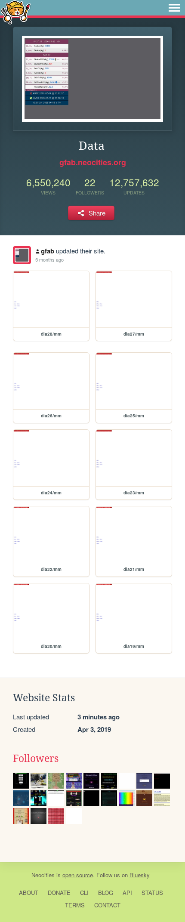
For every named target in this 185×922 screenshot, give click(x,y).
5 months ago (49, 259)
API (127, 892)
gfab (47, 251)
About (28, 892)
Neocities (43, 875)
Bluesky (140, 875)
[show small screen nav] (174, 7)
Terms (75, 905)
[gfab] (22, 255)
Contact (107, 905)
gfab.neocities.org (92, 162)
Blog (105, 892)
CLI (84, 892)
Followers (36, 758)
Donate (59, 892)
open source (77, 875)
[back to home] (15, 11)
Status (152, 892)
